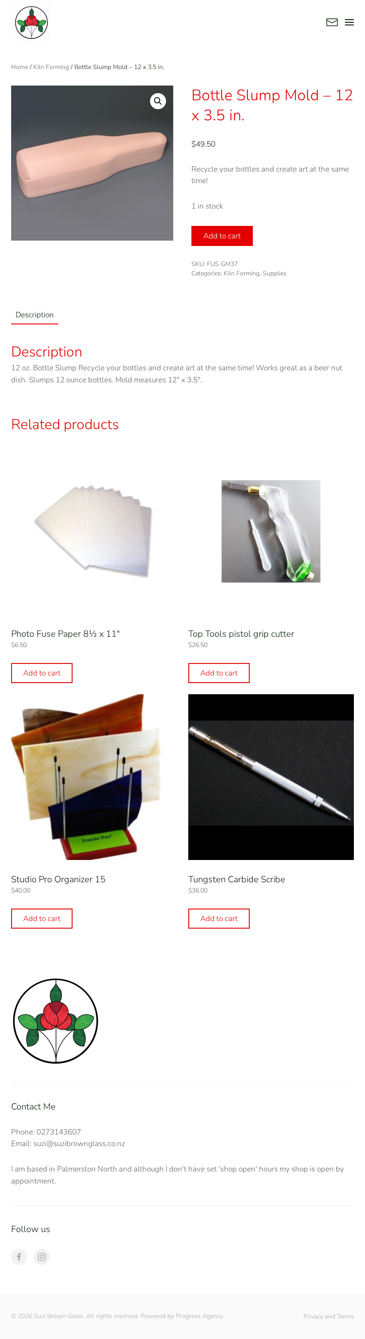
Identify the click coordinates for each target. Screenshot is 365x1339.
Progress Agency (199, 1316)
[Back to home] (31, 22)
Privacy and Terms (329, 1316)
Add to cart (222, 236)
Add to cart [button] (42, 673)
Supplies (275, 273)
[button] (349, 22)
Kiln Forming (51, 67)
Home (19, 67)
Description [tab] (35, 315)
